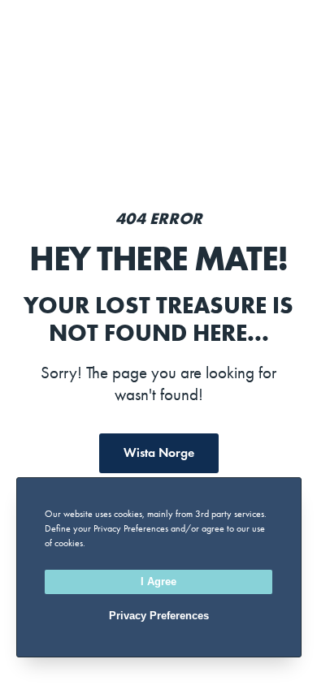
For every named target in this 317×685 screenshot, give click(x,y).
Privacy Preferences (159, 616)
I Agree (158, 581)
